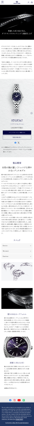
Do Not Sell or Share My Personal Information (17, 422)
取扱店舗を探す (17, 137)
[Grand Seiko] (17, 2)
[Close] (32, 405)
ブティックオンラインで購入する (17, 132)
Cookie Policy (19, 419)
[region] (17, 414)
